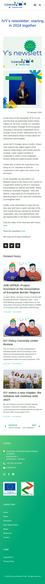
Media (5, 529)
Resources (7, 533)
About (5, 516)
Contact (6, 537)
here (5, 225)
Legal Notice (8, 557)
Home (5, 512)
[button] (35, 5)
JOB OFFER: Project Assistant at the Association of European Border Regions (21, 289)
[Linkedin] (13, 474)
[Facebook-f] (9, 474)
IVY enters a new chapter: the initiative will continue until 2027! (22, 396)
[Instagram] (4, 474)
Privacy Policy (8, 561)
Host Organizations (10, 525)
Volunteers (7, 521)
